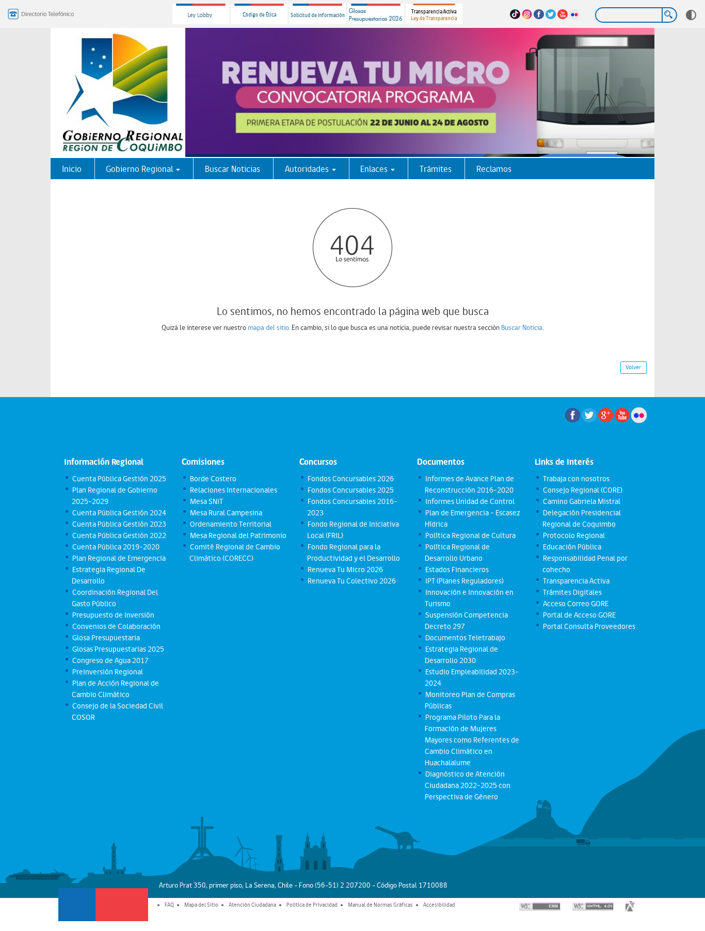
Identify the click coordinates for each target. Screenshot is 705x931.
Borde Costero (212, 478)
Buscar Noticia (521, 327)
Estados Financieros (456, 569)
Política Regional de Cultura (470, 535)
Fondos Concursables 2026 (350, 478)
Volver (633, 367)
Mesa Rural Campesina (225, 512)
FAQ (169, 904)
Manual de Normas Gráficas (380, 904)
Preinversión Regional (107, 671)
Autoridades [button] (308, 169)
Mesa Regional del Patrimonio (237, 535)
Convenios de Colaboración (116, 626)
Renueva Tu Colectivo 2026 (351, 581)
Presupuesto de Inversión (113, 615)
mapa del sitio (268, 327)
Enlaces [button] (375, 169)
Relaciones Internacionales (233, 490)
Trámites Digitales (571, 592)
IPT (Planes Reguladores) (464, 581)
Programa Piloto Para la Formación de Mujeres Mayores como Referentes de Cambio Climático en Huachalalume (472, 740)
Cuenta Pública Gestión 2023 (119, 524)
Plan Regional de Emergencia (118, 558)
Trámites (436, 169)
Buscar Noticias (232, 169)
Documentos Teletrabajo (465, 637)
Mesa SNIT (205, 501)
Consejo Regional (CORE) (582, 490)
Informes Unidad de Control (469, 501)
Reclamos (493, 169)
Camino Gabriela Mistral (581, 501)
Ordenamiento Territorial (230, 524)
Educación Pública (571, 546)
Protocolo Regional (573, 535)
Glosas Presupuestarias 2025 (118, 649)
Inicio (72, 169)
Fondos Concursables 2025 (350, 490)
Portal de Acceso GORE (578, 615)
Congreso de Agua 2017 (110, 660)
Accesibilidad (439, 904)
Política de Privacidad (312, 904)
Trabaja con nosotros (575, 478)
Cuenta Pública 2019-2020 (115, 546)
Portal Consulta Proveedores (588, 626)
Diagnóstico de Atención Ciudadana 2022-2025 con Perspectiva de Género (467, 785)
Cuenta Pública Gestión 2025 (119, 478)
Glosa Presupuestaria (105, 637)
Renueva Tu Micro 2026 (344, 569)
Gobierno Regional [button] (140, 169)
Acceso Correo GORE (575, 603)
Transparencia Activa (575, 581)
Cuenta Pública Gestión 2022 (119, 535)
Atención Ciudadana (252, 904)
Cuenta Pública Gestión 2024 (119, 512)
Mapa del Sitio (201, 904)
